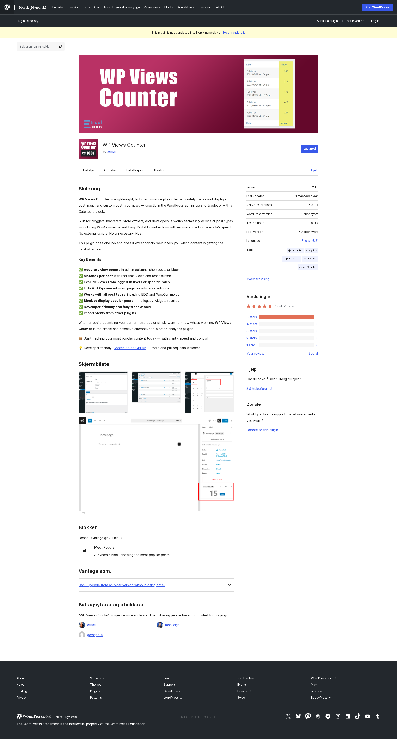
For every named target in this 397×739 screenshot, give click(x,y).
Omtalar (110, 170)
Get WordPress (377, 7)
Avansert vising (257, 279)
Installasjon (134, 170)
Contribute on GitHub (130, 348)
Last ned (309, 148)
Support (169, 684)
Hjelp (314, 170)
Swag (243, 697)
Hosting (22, 691)
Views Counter (308, 267)
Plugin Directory (27, 21)
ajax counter (295, 250)
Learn (167, 678)
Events (242, 684)
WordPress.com (323, 678)
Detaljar (88, 170)
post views (310, 258)
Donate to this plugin (262, 430)
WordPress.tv (175, 697)
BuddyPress (321, 697)
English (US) (310, 240)
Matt (316, 684)
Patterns (96, 697)
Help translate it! (234, 32)
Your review (255, 353)
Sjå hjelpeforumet (259, 388)
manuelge (172, 625)
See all (313, 353)
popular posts (291, 258)
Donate (244, 691)
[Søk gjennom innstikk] (60, 46)
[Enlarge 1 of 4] (123, 377)
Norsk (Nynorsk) (66, 717)
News (20, 684)
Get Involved (246, 678)
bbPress (318, 691)
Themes (95, 684)
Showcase (97, 678)
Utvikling (158, 170)
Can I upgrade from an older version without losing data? (122, 585)
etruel (111, 152)
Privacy (22, 697)
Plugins (95, 691)
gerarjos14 (95, 635)
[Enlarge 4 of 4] (229, 422)
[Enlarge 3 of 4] (229, 377)
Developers (172, 691)
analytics (311, 250)
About (21, 678)
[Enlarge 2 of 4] (176, 377)
